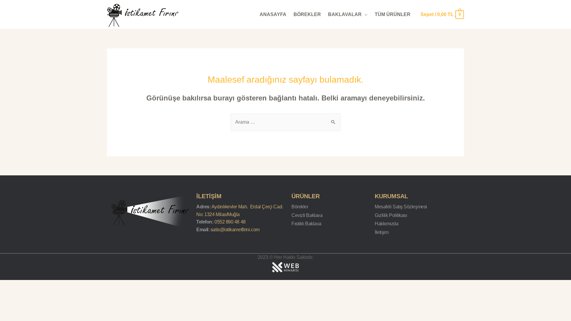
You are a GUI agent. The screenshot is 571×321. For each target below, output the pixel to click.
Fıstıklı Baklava (306, 223)
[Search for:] (285, 122)
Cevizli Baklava (306, 215)
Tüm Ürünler (392, 14)
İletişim (381, 232)
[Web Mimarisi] (285, 266)
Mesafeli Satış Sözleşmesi (401, 206)
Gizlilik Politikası (391, 215)
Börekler (307, 14)
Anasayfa (273, 14)
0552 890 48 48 (230, 221)
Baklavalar (345, 14)
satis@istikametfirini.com (235, 229)
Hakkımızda (387, 223)
